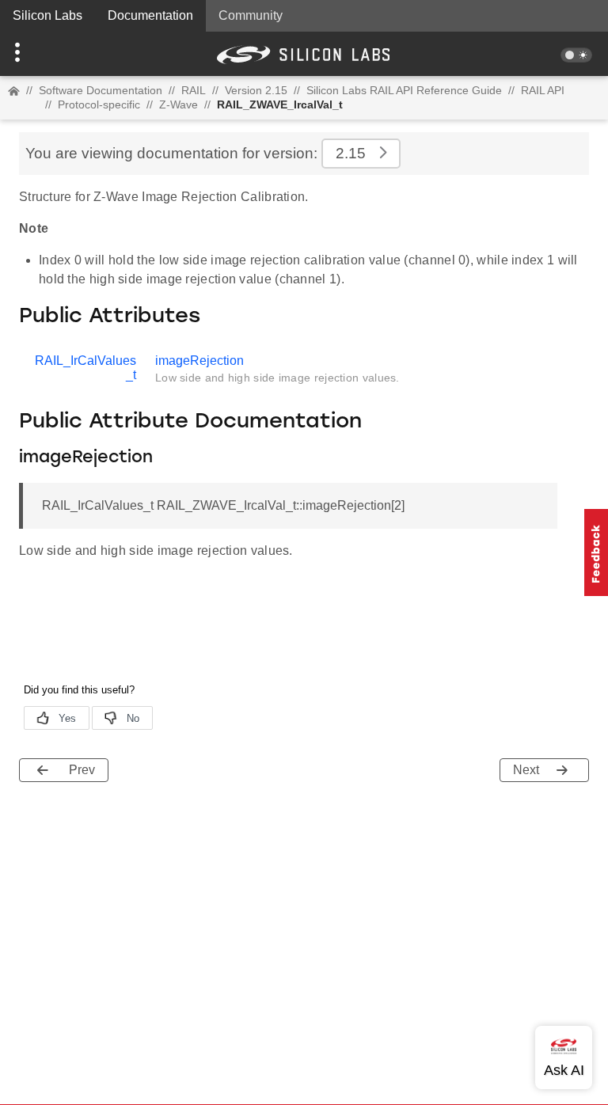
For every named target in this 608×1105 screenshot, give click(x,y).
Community (250, 15)
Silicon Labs (47, 15)
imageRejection (199, 360)
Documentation (150, 15)
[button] (45, 54)
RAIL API (542, 90)
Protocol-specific (99, 104)
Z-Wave (178, 104)
